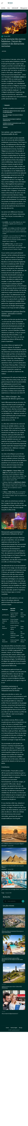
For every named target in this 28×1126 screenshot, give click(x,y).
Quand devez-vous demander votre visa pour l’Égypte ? (12, 866)
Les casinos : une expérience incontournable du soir (13, 108)
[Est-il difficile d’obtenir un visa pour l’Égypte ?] (14, 834)
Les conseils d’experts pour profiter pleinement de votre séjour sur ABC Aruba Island (12, 959)
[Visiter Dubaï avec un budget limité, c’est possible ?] (14, 879)
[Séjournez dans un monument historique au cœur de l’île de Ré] (14, 918)
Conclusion (5, 127)
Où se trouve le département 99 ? (10, 1013)
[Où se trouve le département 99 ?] (14, 1000)
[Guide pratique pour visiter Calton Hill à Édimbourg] (14, 973)
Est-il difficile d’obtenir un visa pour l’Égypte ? (12, 843)
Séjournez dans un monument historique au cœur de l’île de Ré (13, 931)
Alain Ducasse (8, 177)
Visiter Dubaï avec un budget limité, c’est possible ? (13, 890)
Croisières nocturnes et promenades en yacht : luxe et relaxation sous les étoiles (14, 123)
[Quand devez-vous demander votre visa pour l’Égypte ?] (14, 856)
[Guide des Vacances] (10, 3)
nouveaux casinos (18, 77)
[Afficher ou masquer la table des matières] (17, 105)
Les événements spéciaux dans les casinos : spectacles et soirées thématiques (14, 111)
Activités (4, 51)
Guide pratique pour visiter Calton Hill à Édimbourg (12, 987)
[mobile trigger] (2, 3)
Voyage (2, 892)
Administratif (3, 845)
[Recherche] (26, 3)
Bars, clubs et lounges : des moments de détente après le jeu (13, 115)
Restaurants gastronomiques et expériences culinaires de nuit (12, 119)
